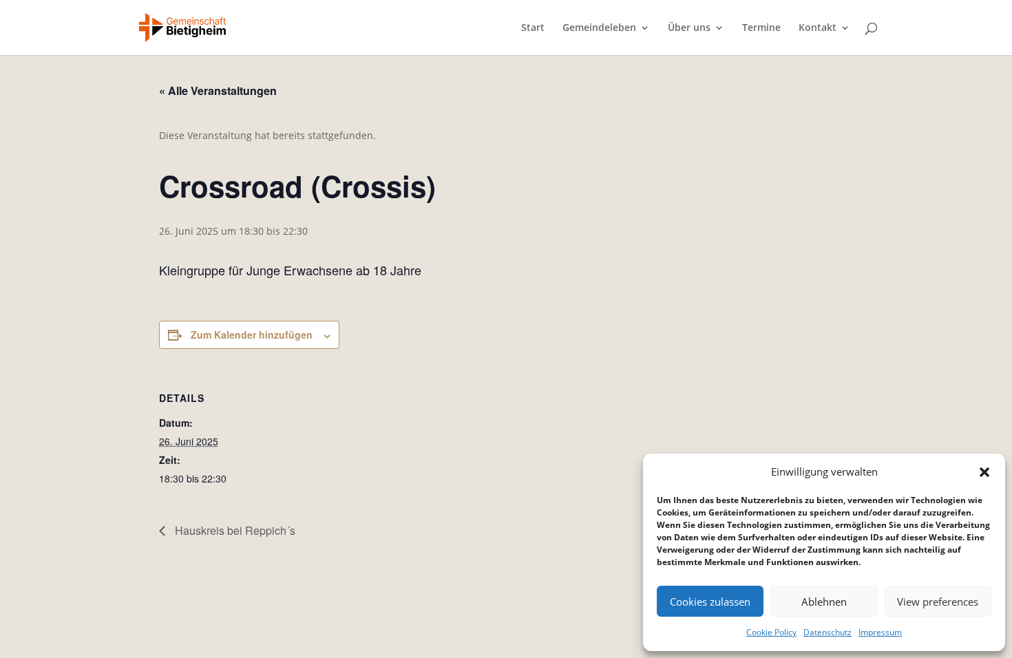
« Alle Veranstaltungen (218, 90)
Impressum (880, 632)
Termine (761, 28)
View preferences (937, 601)
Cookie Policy (771, 632)
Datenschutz (827, 632)
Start (533, 28)
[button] (984, 472)
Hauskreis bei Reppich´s (233, 530)
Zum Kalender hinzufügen (252, 334)
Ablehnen (824, 601)
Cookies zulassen (710, 601)
